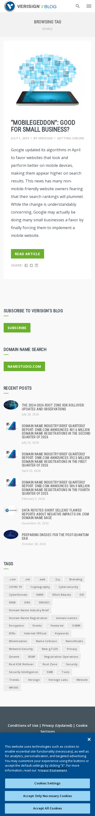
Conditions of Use (23, 725)
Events (37, 625)
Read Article (27, 253)
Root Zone (50, 664)
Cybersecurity (68, 587)
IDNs (12, 633)
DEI (82, 594)
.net (27, 579)
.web (42, 579)
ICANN (76, 625)
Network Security (21, 649)
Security (71, 664)
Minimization (18, 641)
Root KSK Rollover (21, 664)
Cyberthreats (18, 594)
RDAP (32, 656)
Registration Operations (61, 656)
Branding (75, 579)
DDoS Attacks (61, 594)
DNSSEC (44, 602)
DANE (40, 594)
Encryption (16, 625)
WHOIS (14, 687)
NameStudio (74, 641)
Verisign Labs (58, 679)
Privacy (72, 649)
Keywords (62, 633)
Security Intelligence (23, 672)
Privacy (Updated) (57, 725)
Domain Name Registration (28, 618)
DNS (27, 602)
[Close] (89, 739)
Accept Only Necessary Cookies (47, 796)
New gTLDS (50, 649)
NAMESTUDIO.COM (24, 366)
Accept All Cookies (47, 808)
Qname (14, 656)
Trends (14, 679)
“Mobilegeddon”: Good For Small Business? (43, 126)
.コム (57, 579)
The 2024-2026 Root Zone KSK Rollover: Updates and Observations (53, 407)
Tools (66, 672)
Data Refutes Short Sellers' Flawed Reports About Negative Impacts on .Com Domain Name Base (55, 514)
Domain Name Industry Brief (29, 610)
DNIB (12, 602)
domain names (66, 618)
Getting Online (70, 138)
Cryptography (40, 587)
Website (82, 679)
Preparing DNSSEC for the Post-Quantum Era (55, 536)
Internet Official (35, 633)
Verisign (45, 138)
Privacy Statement (52, 770)
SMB (50, 672)
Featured (57, 625)
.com (12, 579)
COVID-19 (15, 587)
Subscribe (17, 327)
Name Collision (46, 641)
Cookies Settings (47, 783)
